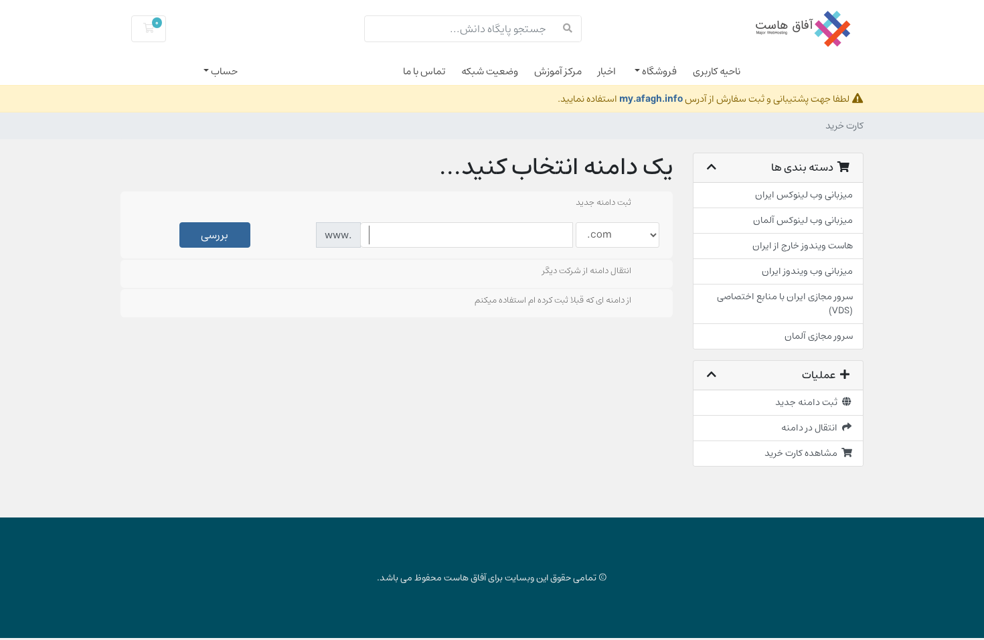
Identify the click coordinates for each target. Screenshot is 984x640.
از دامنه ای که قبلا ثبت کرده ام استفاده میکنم (553, 300)
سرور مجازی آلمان (819, 336)
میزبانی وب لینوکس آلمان (803, 220)
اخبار (607, 71)
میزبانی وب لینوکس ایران (804, 195)
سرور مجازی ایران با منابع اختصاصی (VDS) (785, 304)
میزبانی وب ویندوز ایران (807, 271)
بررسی (214, 235)
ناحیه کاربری (716, 71)
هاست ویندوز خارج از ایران (802, 246)
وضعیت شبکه (489, 71)
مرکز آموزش (558, 71)
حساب (223, 71)
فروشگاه (658, 71)
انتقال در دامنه (811, 428)
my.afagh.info (651, 98)
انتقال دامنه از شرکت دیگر (586, 271)
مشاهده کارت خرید (802, 453)
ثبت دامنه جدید (808, 402)
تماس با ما (424, 71)
